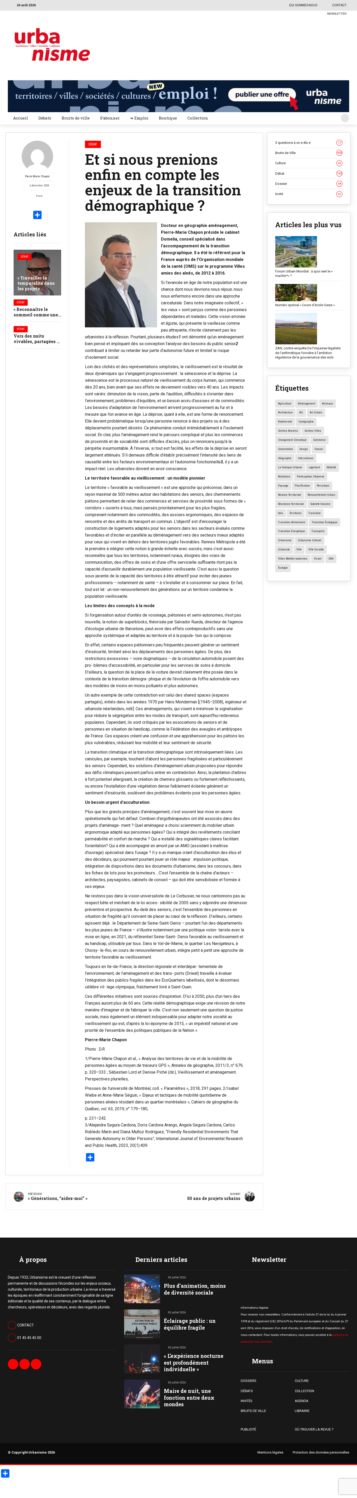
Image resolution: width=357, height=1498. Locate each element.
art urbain (316, 412)
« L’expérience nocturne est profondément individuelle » (193, 1362)
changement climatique (292, 440)
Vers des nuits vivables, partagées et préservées (37, 341)
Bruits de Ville (308, 153)
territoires (296, 513)
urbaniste (284, 549)
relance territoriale (289, 495)
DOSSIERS (248, 1381)
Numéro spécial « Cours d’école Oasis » (305, 305)
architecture (285, 412)
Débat (24, 256)
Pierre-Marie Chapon (37, 176)
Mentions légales (270, 1452)
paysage (283, 485)
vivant (317, 558)
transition (314, 513)
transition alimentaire (291, 522)
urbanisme (284, 540)
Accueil (20, 118)
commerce (319, 440)
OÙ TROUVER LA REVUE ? (314, 1429)
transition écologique (324, 522)
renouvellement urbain (321, 495)
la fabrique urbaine (290, 467)
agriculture (284, 403)
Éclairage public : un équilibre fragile (190, 1324)
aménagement (306, 403)
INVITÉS (246, 1401)
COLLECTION (304, 1391)
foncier (319, 449)
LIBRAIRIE (302, 1411)
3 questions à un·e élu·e (308, 143)
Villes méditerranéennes (292, 558)
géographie (284, 458)
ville (299, 549)
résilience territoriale (291, 504)
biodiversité (285, 421)
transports (318, 531)
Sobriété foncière (320, 504)
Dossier (308, 184)
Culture (308, 163)
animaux (327, 403)
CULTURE (302, 1381)
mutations (284, 476)
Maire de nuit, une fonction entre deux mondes (189, 1397)
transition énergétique (291, 531)
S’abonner (110, 118)
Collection (197, 118)
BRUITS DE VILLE (253, 1411)
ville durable (316, 549)
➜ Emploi (139, 118)
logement (314, 467)
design (304, 449)
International (305, 458)
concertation (285, 449)
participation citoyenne (310, 476)
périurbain (323, 485)
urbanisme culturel (309, 540)
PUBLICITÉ (248, 1429)
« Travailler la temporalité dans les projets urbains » (36, 286)
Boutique (168, 118)
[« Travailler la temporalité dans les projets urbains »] (37, 272)
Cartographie (306, 421)
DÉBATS (247, 1391)
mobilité (331, 467)
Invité (308, 194)
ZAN (330, 558)
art (301, 412)
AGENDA (301, 1401)
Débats (44, 118)
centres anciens (288, 430)
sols (280, 513)
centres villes (312, 430)
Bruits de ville (76, 118)
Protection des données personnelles (321, 1452)
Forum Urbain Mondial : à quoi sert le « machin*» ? (304, 273)
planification (302, 485)
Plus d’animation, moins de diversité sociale (195, 1289)
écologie (283, 567)
